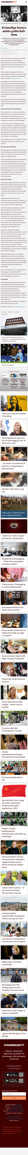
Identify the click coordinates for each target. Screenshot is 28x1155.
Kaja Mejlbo (19, 1104)
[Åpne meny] (26, 2)
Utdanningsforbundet (16, 1109)
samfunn (4, 312)
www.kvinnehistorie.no (19, 306)
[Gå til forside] (9, 2)
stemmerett (17, 312)
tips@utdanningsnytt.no (16, 1107)
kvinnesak (10, 312)
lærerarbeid (5, 314)
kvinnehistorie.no (15, 78)
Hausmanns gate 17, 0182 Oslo (16, 1111)
